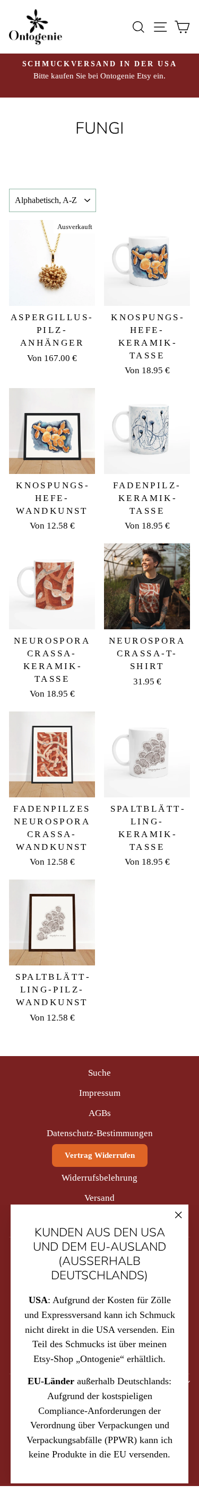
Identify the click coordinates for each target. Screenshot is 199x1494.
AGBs (100, 1113)
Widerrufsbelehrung (99, 1178)
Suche (99, 1073)
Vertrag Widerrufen (100, 1155)
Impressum (99, 1093)
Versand (99, 1198)
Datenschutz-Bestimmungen (100, 1133)
